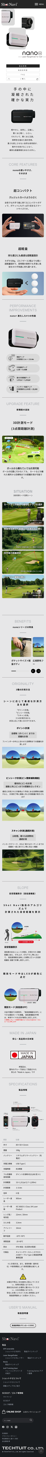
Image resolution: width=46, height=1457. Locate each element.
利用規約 (5, 1433)
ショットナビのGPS (13, 1351)
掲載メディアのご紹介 (11, 1386)
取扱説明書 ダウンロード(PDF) (23, 1325)
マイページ (7, 1397)
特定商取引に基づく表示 (10, 1439)
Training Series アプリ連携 (35, 1372)
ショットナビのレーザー (14, 1358)
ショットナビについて (11, 1382)
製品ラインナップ (31, 1351)
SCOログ (6, 1400)
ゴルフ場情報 (8, 1404)
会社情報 (5, 1441)
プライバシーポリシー (9, 1436)
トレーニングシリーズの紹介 (13, 1372)
